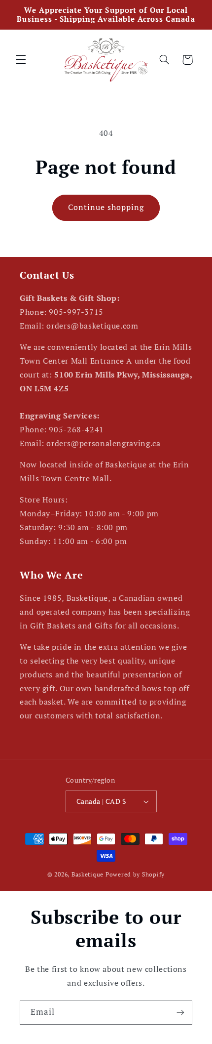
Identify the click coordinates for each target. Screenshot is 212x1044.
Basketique (87, 874)
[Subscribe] (180, 1013)
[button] (20, 59)
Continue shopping (106, 207)
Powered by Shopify (135, 874)
